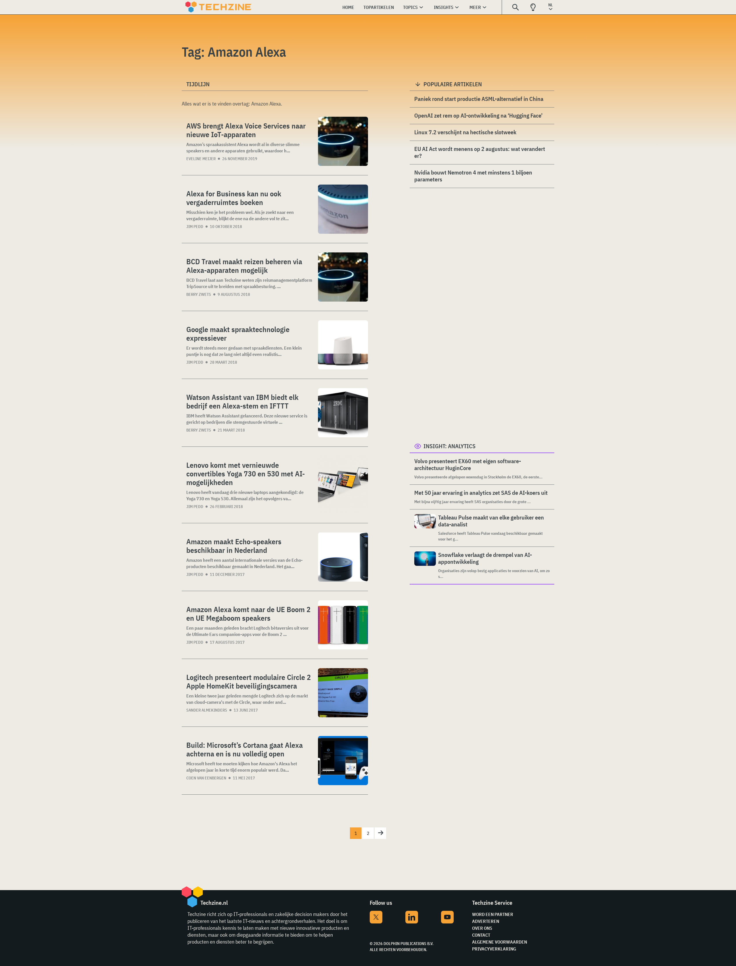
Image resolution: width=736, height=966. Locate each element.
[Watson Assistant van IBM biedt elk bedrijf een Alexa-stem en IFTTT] (343, 412)
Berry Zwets (198, 294)
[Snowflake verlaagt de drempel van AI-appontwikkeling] (425, 565)
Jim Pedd (194, 226)
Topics (410, 7)
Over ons (482, 928)
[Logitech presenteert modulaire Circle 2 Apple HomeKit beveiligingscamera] (343, 692)
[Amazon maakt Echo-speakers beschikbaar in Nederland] (343, 557)
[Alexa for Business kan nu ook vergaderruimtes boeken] (343, 209)
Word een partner (492, 914)
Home (348, 7)
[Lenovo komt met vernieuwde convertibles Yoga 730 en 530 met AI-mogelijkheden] (343, 485)
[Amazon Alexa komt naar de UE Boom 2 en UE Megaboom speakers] (343, 624)
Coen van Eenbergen (206, 778)
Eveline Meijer (201, 158)
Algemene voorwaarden (499, 942)
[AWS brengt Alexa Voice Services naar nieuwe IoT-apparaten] (343, 141)
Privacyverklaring (494, 949)
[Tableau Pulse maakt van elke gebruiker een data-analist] (425, 528)
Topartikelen (378, 7)
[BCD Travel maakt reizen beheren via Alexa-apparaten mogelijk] (343, 277)
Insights (443, 7)
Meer (475, 7)
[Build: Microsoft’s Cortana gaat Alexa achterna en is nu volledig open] (343, 760)
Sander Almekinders (206, 710)
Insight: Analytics (449, 446)
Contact (481, 935)
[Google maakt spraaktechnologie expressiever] (343, 344)
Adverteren (485, 921)
